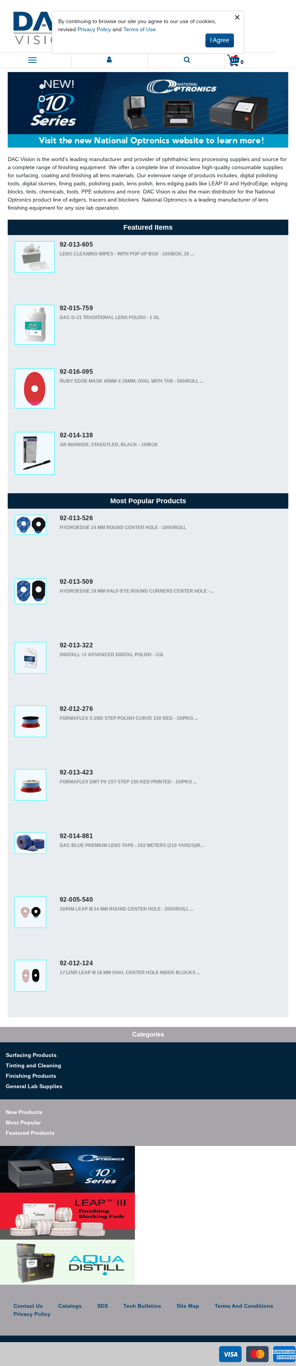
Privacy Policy (94, 29)
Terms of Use (139, 29)
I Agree (219, 40)
